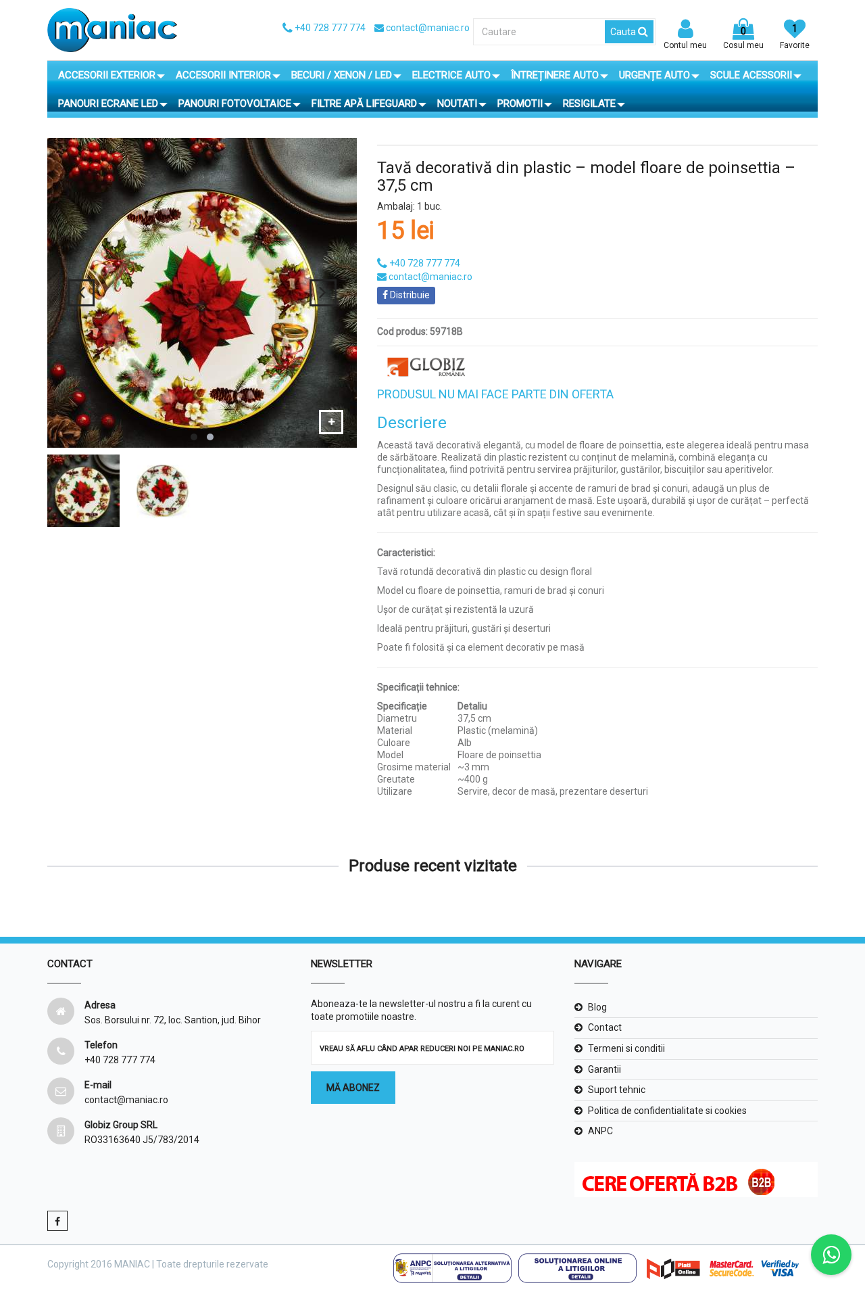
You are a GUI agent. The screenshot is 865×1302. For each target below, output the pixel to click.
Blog (597, 1007)
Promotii (520, 103)
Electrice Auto (451, 75)
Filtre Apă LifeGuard (364, 103)
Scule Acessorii (751, 75)
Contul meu (685, 45)
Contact (605, 1027)
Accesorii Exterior (106, 75)
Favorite (795, 36)
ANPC (600, 1130)
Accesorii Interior (223, 75)
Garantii (604, 1069)
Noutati (457, 103)
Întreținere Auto (555, 75)
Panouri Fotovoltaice (234, 103)
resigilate (589, 103)
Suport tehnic (616, 1089)
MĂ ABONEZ (353, 1087)
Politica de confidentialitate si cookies (667, 1110)
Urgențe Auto (654, 75)
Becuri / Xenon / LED (341, 75)
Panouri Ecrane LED (108, 103)
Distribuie (409, 294)
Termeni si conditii (626, 1048)
